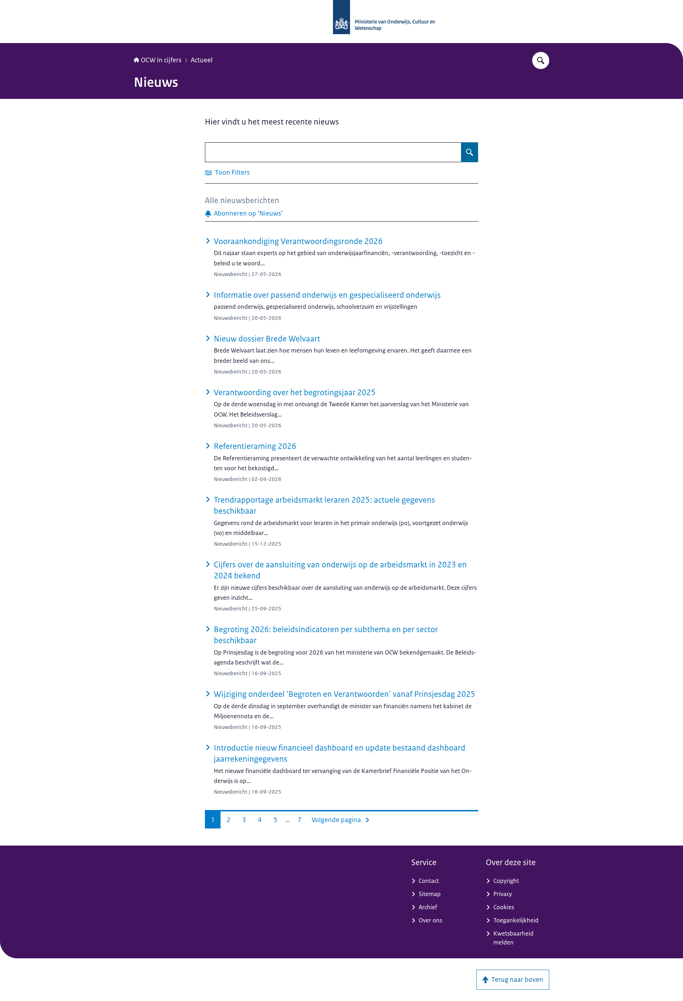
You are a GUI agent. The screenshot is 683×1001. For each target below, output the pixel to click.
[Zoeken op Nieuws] (469, 152)
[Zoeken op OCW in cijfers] (540, 60)
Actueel (202, 60)
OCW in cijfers (161, 60)
